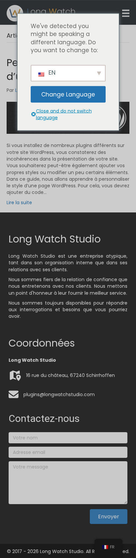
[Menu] (126, 13)
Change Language (68, 94)
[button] (108, 516)
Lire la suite (19, 202)
